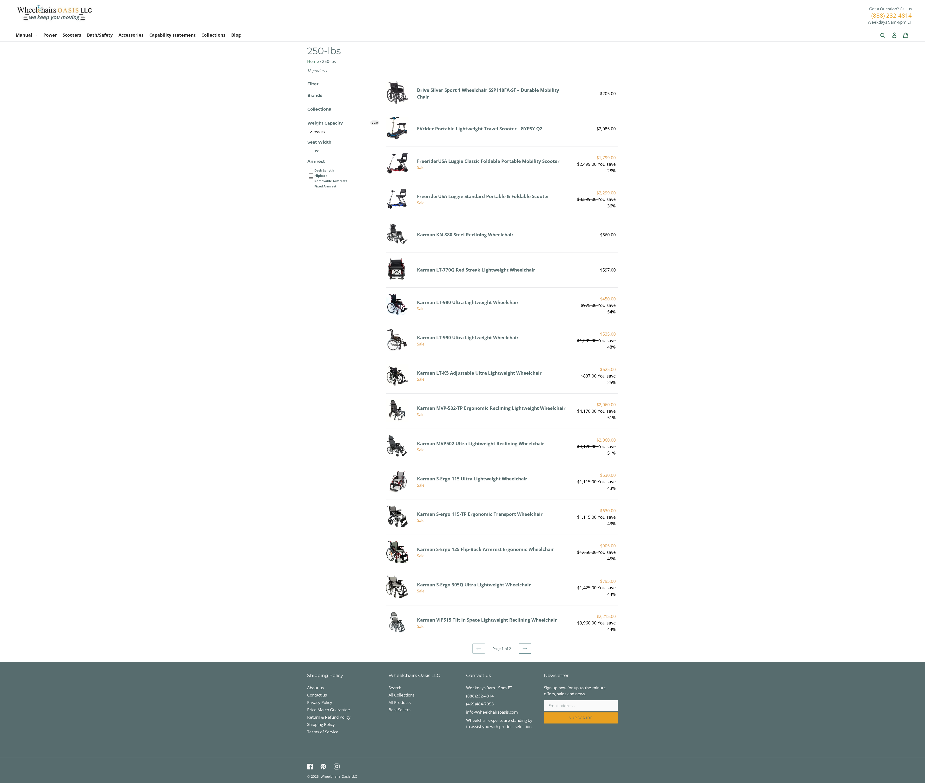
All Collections (402, 695)
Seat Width (319, 142)
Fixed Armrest (325, 186)
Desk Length (324, 170)
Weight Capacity (325, 123)
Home (313, 61)
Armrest (316, 161)
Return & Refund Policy (328, 717)
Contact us (317, 695)
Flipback (320, 175)
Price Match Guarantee (328, 709)
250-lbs (319, 132)
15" (316, 151)
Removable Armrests (330, 181)
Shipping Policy (321, 724)
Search (395, 687)
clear (374, 122)
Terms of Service (322, 732)
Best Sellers (399, 709)
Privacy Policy (319, 702)
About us (315, 687)
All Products (400, 702)
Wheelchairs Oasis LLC (339, 776)
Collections (319, 109)
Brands (314, 95)
